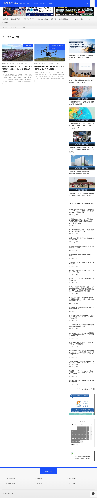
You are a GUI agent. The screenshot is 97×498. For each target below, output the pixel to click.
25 (88, 438)
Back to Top (48, 471)
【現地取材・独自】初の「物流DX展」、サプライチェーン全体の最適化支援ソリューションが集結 (81, 150)
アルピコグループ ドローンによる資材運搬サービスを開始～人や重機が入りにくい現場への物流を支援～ (81, 334)
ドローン (56, 63)
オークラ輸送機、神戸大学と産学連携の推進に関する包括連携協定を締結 (81, 325)
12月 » (77, 444)
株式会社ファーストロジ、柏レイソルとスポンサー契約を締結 (81, 271)
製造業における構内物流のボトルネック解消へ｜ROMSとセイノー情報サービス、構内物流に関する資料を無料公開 (81, 211)
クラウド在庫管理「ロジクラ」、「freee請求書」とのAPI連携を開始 (81, 343)
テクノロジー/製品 (42, 19)
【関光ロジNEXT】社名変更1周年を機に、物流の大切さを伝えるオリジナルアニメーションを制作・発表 (81, 363)
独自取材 (5, 19)
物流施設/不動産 (15, 19)
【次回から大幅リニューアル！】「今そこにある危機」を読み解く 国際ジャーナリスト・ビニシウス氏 (81, 126)
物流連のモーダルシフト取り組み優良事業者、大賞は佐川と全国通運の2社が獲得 (17, 69)
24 (85, 438)
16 (82, 435)
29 (79, 442)
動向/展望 (51, 63)
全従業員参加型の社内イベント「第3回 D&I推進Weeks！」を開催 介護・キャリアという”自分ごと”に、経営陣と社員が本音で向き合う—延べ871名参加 (81, 221)
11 (88, 431)
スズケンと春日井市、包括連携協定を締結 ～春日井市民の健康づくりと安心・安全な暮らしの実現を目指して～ (81, 299)
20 (73, 438)
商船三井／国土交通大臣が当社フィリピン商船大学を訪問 (81, 381)
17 (85, 435)
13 (73, 435)
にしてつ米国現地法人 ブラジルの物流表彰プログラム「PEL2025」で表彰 (81, 230)
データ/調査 (74, 19)
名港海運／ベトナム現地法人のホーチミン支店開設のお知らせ (81, 307)
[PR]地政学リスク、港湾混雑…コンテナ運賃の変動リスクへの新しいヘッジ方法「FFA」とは (81, 58)
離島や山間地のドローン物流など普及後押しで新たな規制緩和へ (49, 67)
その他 (6, 22)
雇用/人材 (53, 19)
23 (82, 438)
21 (76, 438)
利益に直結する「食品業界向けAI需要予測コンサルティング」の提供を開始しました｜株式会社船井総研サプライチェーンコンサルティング (81, 352)
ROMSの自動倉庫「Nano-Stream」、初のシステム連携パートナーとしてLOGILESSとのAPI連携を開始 (82, 317)
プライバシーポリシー (11, 483)
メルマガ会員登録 (9, 478)
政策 (82, 19)
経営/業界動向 (63, 19)
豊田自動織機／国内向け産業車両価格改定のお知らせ (81, 255)
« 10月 (73, 444)
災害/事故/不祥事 (28, 19)
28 (76, 442)
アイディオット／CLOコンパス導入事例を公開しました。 (81, 279)
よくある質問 (73, 478)
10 (85, 431)
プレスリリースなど (22, 63)
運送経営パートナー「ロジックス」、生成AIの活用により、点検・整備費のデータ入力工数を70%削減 (81, 372)
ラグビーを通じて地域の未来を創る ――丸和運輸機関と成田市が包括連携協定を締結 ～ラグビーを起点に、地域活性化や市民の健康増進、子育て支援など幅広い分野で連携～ (81, 289)
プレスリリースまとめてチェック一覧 (84, 389)
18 (88, 435)
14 (76, 435)
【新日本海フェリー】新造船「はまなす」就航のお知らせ (81, 263)
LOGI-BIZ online (12, 494)
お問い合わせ (73, 483)
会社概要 (39, 483)
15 (79, 435)
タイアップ (89, 19)
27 (73, 442)
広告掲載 (39, 478)
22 (79, 438)
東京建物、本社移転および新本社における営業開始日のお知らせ (81, 246)
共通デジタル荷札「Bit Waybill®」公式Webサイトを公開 (82, 238)
